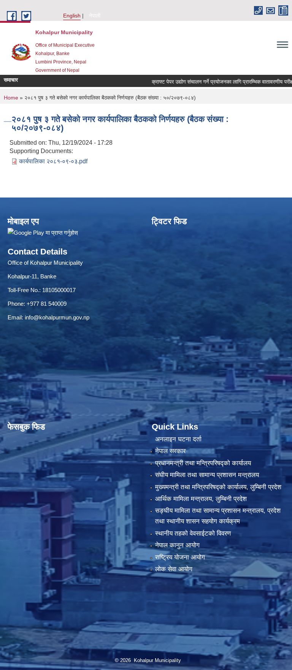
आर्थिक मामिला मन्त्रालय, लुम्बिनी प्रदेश (201, 498)
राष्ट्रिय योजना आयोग (180, 557)
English (72, 16)
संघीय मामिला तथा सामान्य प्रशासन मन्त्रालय (207, 475)
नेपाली (94, 16)
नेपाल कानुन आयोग (177, 545)
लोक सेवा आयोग (173, 569)
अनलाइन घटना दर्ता (178, 439)
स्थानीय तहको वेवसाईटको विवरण (193, 533)
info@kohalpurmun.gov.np (57, 317)
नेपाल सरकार (170, 451)
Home (11, 98)
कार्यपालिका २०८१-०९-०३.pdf (53, 161)
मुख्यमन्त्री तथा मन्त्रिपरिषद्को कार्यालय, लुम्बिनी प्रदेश (218, 487)
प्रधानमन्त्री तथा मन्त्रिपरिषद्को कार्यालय (203, 463)
